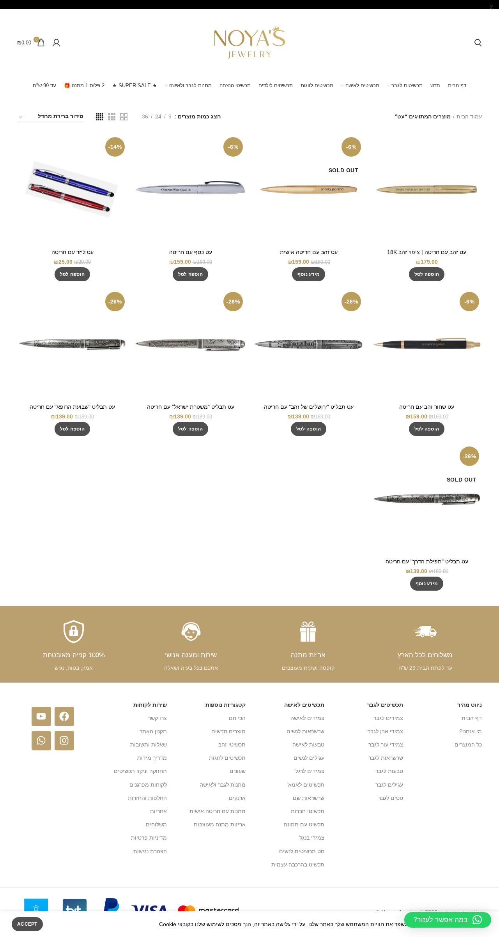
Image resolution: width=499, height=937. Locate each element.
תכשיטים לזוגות (227, 758)
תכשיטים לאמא (306, 785)
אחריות (158, 811)
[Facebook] (64, 716)
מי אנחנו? (470, 731)
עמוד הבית (469, 116)
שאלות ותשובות (148, 744)
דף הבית (472, 718)
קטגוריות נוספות (225, 705)
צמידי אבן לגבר (385, 731)
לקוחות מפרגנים (148, 785)
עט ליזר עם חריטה (72, 252)
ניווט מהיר (469, 705)
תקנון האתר (153, 731)
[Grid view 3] (111, 116)
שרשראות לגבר (385, 758)
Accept (27, 924)
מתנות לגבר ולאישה (223, 785)
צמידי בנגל (311, 838)
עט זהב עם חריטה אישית (309, 252)
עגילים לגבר (389, 785)
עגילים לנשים (309, 758)
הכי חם (237, 718)
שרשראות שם (308, 798)
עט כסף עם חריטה (190, 252)
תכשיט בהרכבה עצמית (297, 864)
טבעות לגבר (389, 771)
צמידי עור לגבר (385, 744)
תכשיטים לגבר (385, 705)
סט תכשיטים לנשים (301, 851)
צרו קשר (157, 718)
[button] (427, 274)
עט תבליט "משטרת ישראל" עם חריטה (190, 407)
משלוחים (156, 824)
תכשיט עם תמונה (304, 824)
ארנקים (237, 798)
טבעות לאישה (308, 744)
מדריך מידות (152, 758)
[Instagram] (64, 740)
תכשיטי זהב (232, 744)
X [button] (491, 8)
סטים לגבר (390, 798)
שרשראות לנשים (305, 731)
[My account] (56, 42)
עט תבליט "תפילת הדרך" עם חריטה (427, 561)
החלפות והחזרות (147, 798)
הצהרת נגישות (150, 851)
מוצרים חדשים (228, 731)
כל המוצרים (468, 744)
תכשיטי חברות (307, 811)
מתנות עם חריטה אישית (217, 811)
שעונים (238, 771)
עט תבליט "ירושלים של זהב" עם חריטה (309, 407)
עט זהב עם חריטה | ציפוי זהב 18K (426, 252)
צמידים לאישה (307, 718)
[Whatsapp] (41, 740)
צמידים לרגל (310, 771)
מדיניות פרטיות (149, 838)
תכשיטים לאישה (304, 705)
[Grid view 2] (123, 116)
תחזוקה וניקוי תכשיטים (140, 771)
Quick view (377, 147)
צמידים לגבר (388, 718)
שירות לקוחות (150, 705)
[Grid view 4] (99, 116)
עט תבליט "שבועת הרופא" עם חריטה (72, 407)
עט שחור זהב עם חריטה (426, 407)
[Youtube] (41, 716)
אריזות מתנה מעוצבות (220, 824)
